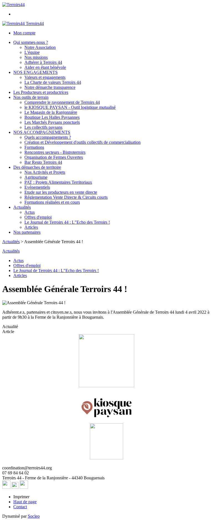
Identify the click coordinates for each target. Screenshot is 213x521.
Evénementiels (37, 187)
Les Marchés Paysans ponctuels (52, 122)
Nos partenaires (26, 232)
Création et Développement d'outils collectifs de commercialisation (82, 142)
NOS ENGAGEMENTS (35, 72)
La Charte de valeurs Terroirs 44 (52, 82)
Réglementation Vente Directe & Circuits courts (66, 197)
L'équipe (32, 52)
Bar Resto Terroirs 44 (43, 162)
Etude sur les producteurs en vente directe (60, 192)
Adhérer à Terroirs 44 (43, 62)
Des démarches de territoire (37, 167)
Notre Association (40, 47)
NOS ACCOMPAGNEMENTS (41, 132)
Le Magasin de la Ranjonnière (50, 112)
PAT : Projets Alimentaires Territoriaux (58, 182)
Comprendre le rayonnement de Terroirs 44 (62, 102)
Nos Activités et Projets (44, 172)
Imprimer (21, 496)
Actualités (22, 207)
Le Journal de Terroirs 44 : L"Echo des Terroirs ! (67, 222)
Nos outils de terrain (31, 97)
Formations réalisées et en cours (52, 202)
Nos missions (36, 57)
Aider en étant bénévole (45, 67)
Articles (31, 227)
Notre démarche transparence (49, 87)
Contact (20, 506)
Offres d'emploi (38, 217)
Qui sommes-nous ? (30, 42)
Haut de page (25, 501)
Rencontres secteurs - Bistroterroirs (54, 152)
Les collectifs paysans (43, 127)
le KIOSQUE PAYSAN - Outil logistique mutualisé (70, 107)
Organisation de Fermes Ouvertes (53, 157)
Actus (29, 212)
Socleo (34, 516)
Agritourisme (35, 177)
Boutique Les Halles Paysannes (52, 117)
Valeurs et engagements (44, 77)
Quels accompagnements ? (47, 137)
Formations (34, 147)
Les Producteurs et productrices (40, 92)
